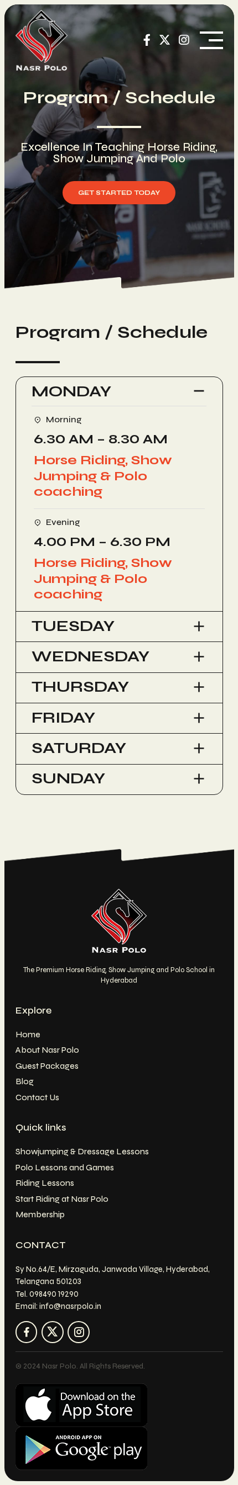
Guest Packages (47, 1065)
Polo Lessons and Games (64, 1167)
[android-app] (81, 1448)
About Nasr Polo (47, 1049)
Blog (24, 1081)
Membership (40, 1214)
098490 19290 (54, 1294)
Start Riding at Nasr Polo (61, 1199)
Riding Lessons (44, 1183)
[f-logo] (119, 921)
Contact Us (37, 1097)
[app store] (81, 1404)
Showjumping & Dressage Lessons (82, 1151)
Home (27, 1034)
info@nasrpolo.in (70, 1306)
